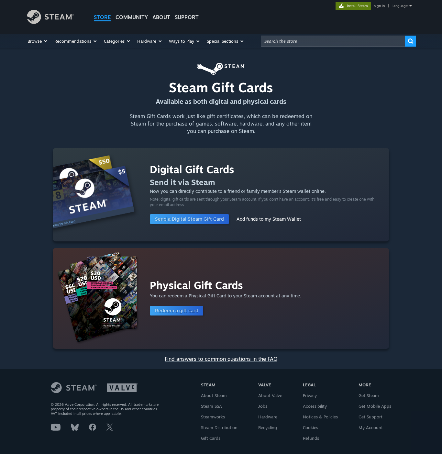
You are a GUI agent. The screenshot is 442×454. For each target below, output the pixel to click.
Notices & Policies (320, 416)
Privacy (310, 395)
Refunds (311, 438)
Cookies (310, 427)
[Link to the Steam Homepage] (50, 22)
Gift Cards (210, 438)
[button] (37, 41)
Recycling (267, 427)
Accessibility (315, 406)
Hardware (267, 416)
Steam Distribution (219, 427)
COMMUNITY (132, 17)
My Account (371, 427)
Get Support (370, 416)
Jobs (262, 406)
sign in (379, 6)
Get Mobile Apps (375, 406)
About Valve (270, 395)
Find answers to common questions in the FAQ (221, 359)
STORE (102, 17)
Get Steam (369, 395)
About (161, 17)
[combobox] (333, 41)
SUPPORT (187, 17)
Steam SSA (211, 406)
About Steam (214, 395)
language (400, 6)
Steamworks (213, 416)
